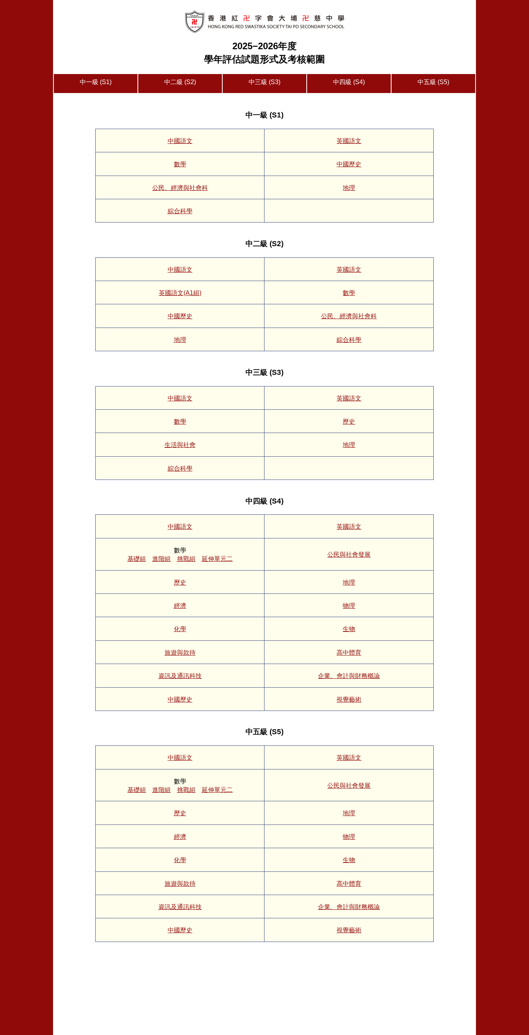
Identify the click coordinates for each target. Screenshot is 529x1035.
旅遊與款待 (180, 652)
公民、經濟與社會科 (180, 188)
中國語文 (180, 141)
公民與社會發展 (349, 554)
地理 (349, 188)
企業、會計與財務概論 (349, 676)
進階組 (161, 558)
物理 (349, 605)
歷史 (349, 421)
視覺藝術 (349, 699)
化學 (180, 629)
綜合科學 (180, 211)
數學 (180, 164)
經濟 (180, 605)
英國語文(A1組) (180, 293)
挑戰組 (186, 558)
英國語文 (349, 141)
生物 (349, 629)
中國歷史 (349, 164)
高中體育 (349, 652)
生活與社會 (180, 445)
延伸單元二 (217, 558)
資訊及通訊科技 (180, 676)
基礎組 (136, 558)
